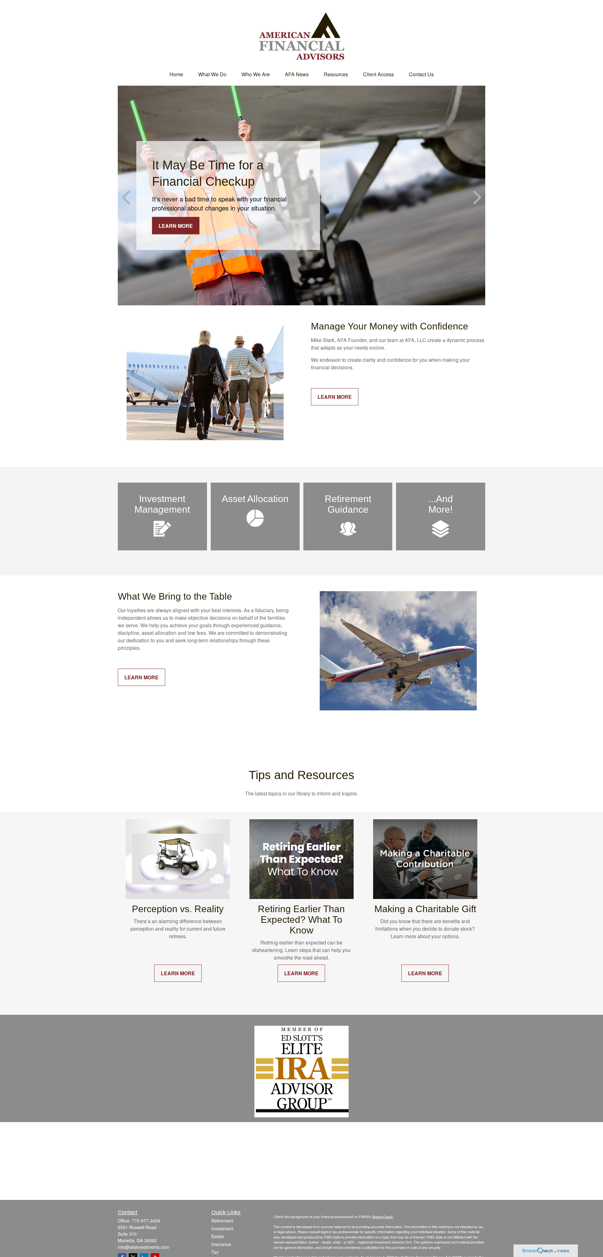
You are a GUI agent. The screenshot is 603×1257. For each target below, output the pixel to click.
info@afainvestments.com (143, 1247)
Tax (215, 1252)
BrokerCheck (382, 1216)
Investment (222, 1228)
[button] (176, 74)
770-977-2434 (146, 1220)
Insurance (221, 1244)
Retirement (222, 1220)
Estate (217, 1236)
